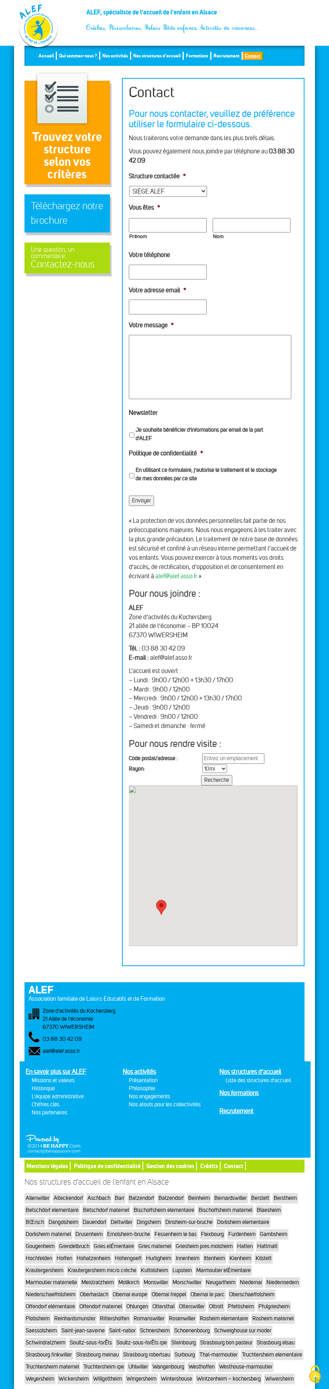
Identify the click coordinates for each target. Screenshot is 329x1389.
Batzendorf (141, 1198)
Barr (119, 1198)
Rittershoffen (114, 1318)
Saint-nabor (122, 1330)
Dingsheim (149, 1222)
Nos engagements (149, 1096)
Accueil (46, 56)
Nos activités (115, 56)
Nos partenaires (49, 1112)
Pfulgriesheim (274, 1306)
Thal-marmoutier (218, 1354)
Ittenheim (214, 1258)
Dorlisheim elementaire (243, 1222)
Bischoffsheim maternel (225, 1210)
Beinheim (199, 1198)
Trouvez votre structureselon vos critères (67, 155)
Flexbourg (212, 1234)
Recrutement (226, 56)
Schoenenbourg (192, 1330)
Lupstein (182, 1270)
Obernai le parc (208, 1294)
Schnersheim (155, 1330)
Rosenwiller (182, 1318)
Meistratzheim (97, 1282)
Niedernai (251, 1282)
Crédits (209, 1166)
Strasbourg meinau (97, 1354)
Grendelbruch (74, 1246)
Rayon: (137, 768)
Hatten (245, 1246)
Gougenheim (40, 1246)
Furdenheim (242, 1234)
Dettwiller (121, 1222)
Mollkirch (128, 1282)
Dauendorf (94, 1222)
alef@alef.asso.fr (176, 576)
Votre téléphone (149, 255)
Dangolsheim (63, 1222)
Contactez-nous (63, 258)
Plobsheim (38, 1318)
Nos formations (239, 1093)
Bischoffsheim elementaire (164, 1210)
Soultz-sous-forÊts (91, 1342)
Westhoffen (202, 1366)
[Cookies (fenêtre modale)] (315, 1375)
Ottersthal (163, 1306)
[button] (161, 909)
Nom (218, 236)
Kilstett (264, 1258)
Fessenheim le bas (175, 1234)
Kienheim (240, 1258)
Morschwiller (187, 1282)
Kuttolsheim (154, 1270)
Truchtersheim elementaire (272, 1354)
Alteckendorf (68, 1198)
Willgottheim (107, 1378)
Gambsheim (273, 1234)
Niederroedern (282, 1282)
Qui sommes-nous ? (78, 56)
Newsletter (143, 412)
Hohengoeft (128, 1258)
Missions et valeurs (53, 1080)
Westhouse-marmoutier (245, 1366)
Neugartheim (221, 1282)
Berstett (260, 1198)
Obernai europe (130, 1294)
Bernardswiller (230, 1198)
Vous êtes (144, 207)
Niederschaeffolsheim (50, 1294)
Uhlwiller (138, 1366)
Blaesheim (269, 1210)
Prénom (138, 236)
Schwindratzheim (45, 1342)
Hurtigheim (158, 1258)
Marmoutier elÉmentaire (223, 1270)
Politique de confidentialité (166, 453)
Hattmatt (267, 1246)
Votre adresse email (157, 290)
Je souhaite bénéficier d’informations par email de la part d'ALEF (199, 434)
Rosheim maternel (273, 1318)
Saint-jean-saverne (83, 1330)
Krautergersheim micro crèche (102, 1270)
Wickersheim (74, 1378)
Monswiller (156, 1282)
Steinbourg (183, 1342)
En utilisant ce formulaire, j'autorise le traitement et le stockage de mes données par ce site (206, 474)
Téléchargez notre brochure (67, 213)
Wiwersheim (279, 1378)
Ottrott (216, 1306)
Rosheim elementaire (224, 1318)
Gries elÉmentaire (114, 1246)
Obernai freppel (169, 1294)
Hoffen (64, 1258)
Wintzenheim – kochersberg (229, 1378)
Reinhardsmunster (74, 1318)
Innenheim (187, 1258)
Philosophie (142, 1088)
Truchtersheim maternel (52, 1366)
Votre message (151, 325)
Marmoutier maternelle (51, 1282)
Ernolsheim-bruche (128, 1234)
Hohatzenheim (93, 1258)
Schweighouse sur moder (242, 1330)
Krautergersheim (44, 1270)
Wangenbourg (168, 1366)
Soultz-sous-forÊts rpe (141, 1342)
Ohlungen (137, 1306)
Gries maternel (154, 1246)
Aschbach (98, 1198)
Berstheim (285, 1198)
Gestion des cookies (170, 1166)
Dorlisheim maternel (48, 1234)
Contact (252, 56)
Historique (43, 1088)
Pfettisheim (241, 1306)
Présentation (143, 1080)
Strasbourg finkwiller (49, 1354)
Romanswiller (149, 1318)
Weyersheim (40, 1378)
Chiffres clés (45, 1104)
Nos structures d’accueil (157, 56)
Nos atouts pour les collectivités (165, 1104)
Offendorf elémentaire (50, 1306)
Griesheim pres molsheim (204, 1246)
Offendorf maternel (100, 1306)
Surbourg (185, 1354)
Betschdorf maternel (106, 1210)
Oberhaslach (94, 1294)
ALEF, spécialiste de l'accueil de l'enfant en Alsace (172, 15)
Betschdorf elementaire (52, 1210)
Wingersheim (141, 1378)
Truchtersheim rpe (103, 1366)
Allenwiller (37, 1198)
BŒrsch (35, 1222)
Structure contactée (157, 176)
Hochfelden (39, 1258)
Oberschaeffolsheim (251, 1294)
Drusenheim (89, 1234)
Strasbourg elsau (275, 1342)
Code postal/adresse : (153, 758)
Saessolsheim (41, 1330)
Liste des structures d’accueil (258, 1080)
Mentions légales (47, 1166)
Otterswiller (192, 1306)
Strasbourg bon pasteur (226, 1342)
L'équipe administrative (58, 1096)
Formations (197, 56)
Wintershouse (176, 1378)
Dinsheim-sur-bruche (189, 1222)
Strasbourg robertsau (146, 1354)
